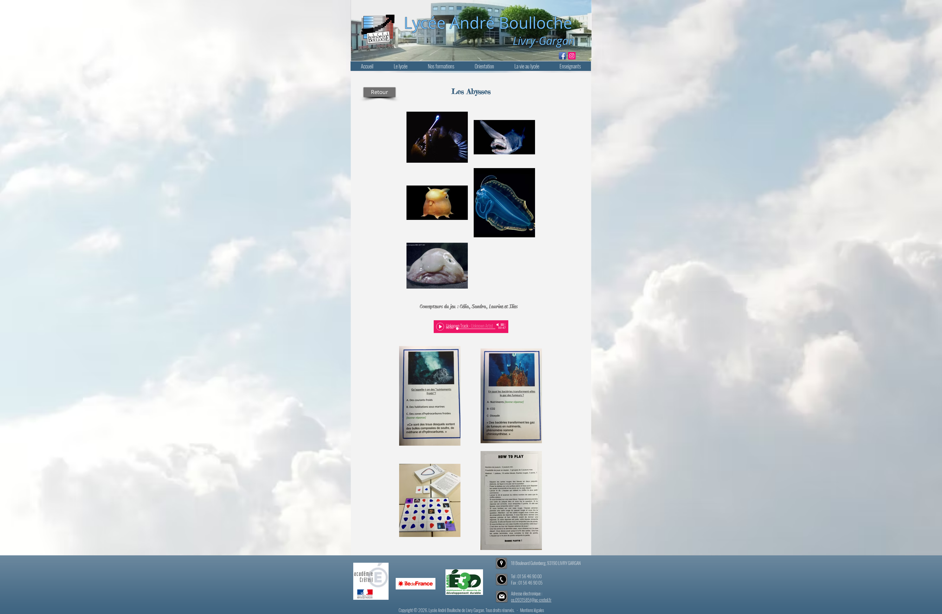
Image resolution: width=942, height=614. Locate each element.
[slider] (503, 324)
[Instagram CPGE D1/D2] (572, 55)
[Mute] (498, 324)
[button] (400, 66)
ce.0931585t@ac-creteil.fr (531, 600)
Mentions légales (532, 610)
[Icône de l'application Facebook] (562, 55)
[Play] (440, 326)
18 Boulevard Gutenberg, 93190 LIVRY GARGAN (546, 563)
